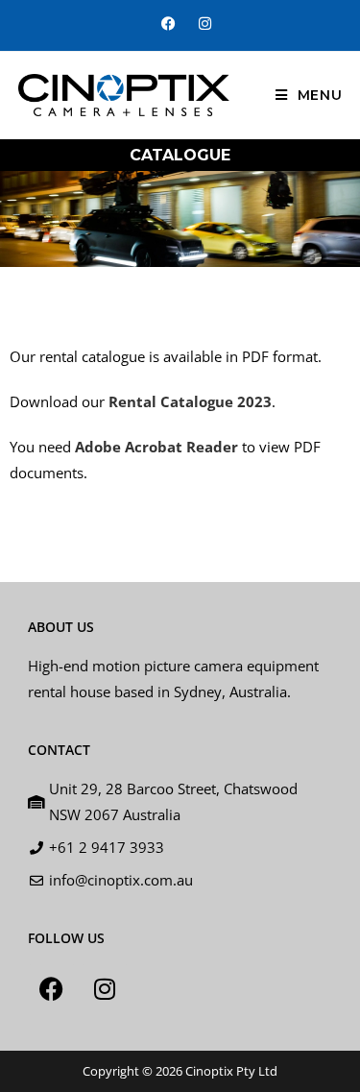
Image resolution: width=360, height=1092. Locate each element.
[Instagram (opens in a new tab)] (199, 23)
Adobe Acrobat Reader (156, 446)
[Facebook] (52, 988)
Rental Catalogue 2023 (190, 401)
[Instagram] (105, 988)
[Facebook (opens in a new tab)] (168, 23)
